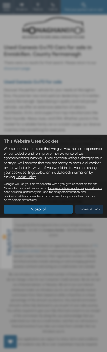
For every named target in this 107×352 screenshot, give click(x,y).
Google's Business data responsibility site (75, 188)
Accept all (38, 209)
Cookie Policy (26, 177)
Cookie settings (89, 209)
